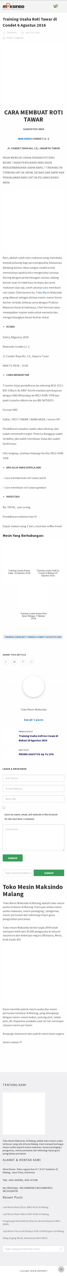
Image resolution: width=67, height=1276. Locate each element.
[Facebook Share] (6, 662)
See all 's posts (33, 719)
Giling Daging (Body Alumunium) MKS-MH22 (25, 1238)
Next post (24, 750)
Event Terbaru (15, 38)
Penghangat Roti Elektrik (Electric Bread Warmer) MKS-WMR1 (32, 1222)
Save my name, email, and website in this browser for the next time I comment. (31, 817)
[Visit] (33, 686)
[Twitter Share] (14, 662)
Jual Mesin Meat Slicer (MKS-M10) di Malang (25, 1207)
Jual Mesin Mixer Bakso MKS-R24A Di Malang (26, 1214)
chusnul (11, 32)
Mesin (46, 292)
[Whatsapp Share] (31, 662)
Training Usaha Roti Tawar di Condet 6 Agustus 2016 (32, 637)
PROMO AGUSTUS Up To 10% (36, 754)
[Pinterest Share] (23, 662)
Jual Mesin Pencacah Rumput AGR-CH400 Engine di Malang (33, 1231)
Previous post (26, 731)
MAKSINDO (25, 138)
